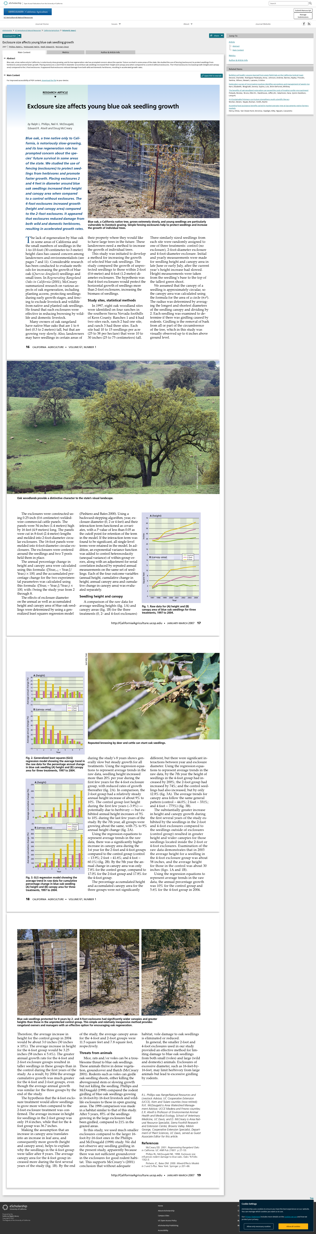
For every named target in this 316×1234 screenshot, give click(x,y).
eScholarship (7, 30)
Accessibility (163, 1230)
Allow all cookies (293, 1226)
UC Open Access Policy (167, 1220)
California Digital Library (10, 1216)
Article (232, 42)
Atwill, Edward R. (47, 46)
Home (160, 1205)
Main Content (13, 75)
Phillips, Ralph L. (16, 46)
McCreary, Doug (62, 46)
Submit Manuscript (303, 10)
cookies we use (290, 1216)
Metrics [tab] (65, 52)
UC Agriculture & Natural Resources (18, 17)
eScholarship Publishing (168, 1225)
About (186, 24)
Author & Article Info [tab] (110, 52)
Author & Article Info (238, 60)
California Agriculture (51, 30)
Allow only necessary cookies (259, 1226)
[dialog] (276, 1216)
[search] (310, 3)
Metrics (232, 55)
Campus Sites (163, 1215)
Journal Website (263, 24)
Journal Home (42, 24)
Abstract (11, 58)
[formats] (19, 36)
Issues (114, 24)
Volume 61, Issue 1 (69, 30)
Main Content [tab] (24, 52)
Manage (303, 15)
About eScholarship (166, 1210)
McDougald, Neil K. (31, 46)
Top (312, 1198)
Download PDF (10, 36)
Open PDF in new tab (212, 75)
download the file (49, 80)
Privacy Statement (252, 1216)
